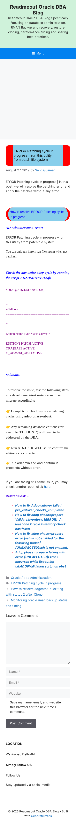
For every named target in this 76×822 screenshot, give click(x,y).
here (47, 487)
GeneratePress (41, 816)
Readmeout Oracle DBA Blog (38, 10)
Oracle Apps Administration (31, 578)
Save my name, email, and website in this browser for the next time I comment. (37, 707)
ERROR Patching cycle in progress (36, 583)
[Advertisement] (38, 99)
